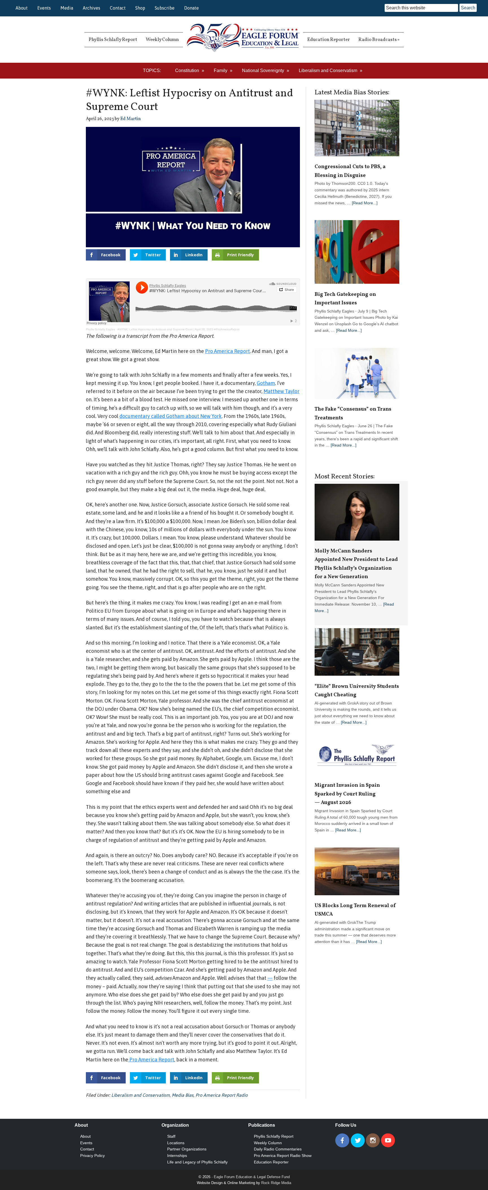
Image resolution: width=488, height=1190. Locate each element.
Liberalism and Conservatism (140, 1095)
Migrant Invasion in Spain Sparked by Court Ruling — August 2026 (347, 794)
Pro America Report (227, 351)
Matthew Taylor (281, 391)
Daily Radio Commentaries (278, 1149)
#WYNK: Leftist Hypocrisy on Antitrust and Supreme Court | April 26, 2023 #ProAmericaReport (178, 329)
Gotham (266, 383)
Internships (177, 1155)
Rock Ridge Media (276, 1183)
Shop (140, 7)
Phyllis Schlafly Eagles (100, 329)
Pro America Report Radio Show (282, 1155)
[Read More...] (365, 203)
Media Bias (182, 1095)
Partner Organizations (186, 1149)
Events (44, 7)
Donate (191, 7)
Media (66, 7)
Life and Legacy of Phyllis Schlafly (197, 1162)
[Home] (243, 39)
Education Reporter (271, 1162)
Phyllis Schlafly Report (273, 1136)
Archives (91, 7)
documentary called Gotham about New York (170, 416)
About (22, 7)
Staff (171, 1136)
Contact (118, 7)
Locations (175, 1143)
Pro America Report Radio (221, 1095)
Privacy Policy (92, 1155)
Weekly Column (268, 1143)
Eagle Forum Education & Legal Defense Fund (252, 1177)
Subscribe (165, 7)
